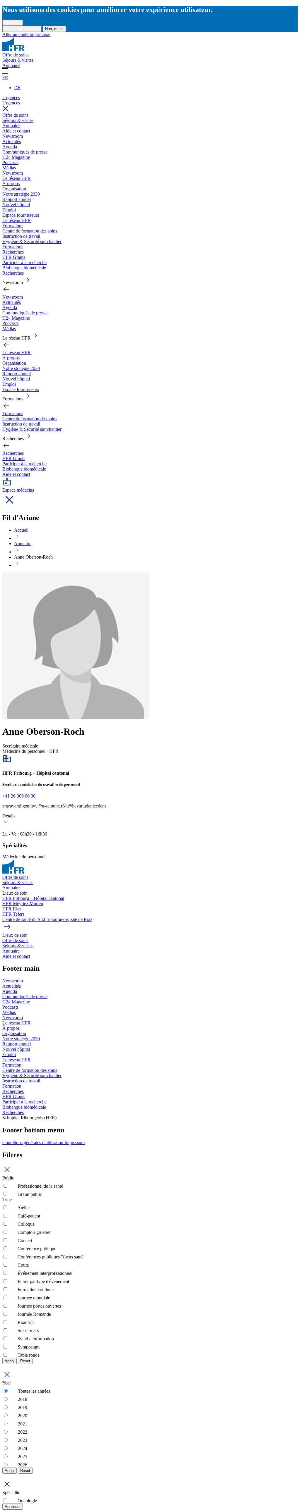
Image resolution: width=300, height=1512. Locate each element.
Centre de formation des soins (29, 230)
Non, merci (54, 29)
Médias (9, 167)
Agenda (9, 146)
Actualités (11, 141)
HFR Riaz (11, 908)
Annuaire (11, 65)
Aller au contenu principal (26, 34)
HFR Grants (13, 257)
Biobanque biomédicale (24, 267)
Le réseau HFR (16, 178)
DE (17, 87)
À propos (11, 183)
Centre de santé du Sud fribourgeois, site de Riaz (47, 919)
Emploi (9, 209)
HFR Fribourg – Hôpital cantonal (33, 898)
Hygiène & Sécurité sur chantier (32, 241)
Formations (12, 225)
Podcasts (10, 162)
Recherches (13, 251)
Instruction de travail (21, 236)
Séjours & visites (17, 60)
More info (13, 22)
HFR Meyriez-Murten (22, 903)
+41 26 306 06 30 (18, 795)
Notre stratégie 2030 (21, 194)
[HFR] (13, 49)
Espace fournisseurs (20, 215)
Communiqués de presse (24, 151)
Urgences (11, 97)
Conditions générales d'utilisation (33, 1142)
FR (5, 77)
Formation (11, 1064)
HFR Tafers (13, 914)
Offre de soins (15, 54)
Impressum (74, 1142)
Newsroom (12, 136)
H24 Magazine (16, 157)
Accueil (21, 530)
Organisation (14, 188)
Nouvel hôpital (16, 204)
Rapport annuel (16, 199)
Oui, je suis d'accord (22, 29)
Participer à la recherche (24, 262)
